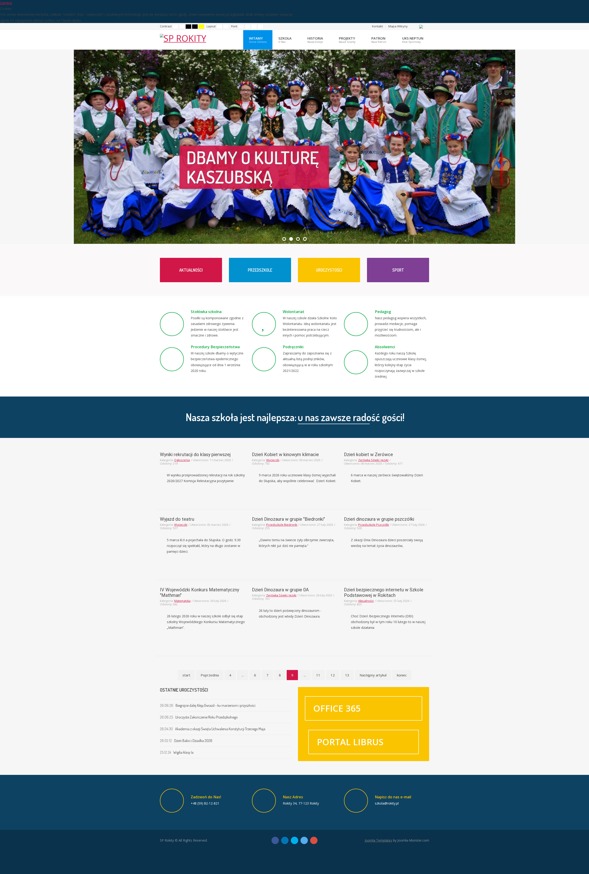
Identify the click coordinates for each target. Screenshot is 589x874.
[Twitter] (304, 840)
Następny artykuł (373, 675)
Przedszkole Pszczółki (373, 525)
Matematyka (182, 601)
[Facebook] (275, 840)
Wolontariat (293, 311)
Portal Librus (350, 742)
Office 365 (337, 708)
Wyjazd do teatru (177, 519)
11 (318, 675)
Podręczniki (293, 346)
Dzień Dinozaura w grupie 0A (280, 589)
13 (347, 675)
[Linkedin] (285, 840)
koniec (402, 675)
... (243, 675)
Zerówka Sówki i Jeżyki (373, 460)
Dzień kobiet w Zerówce (368, 454)
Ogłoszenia (182, 460)
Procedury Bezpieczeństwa (215, 346)
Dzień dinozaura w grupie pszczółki (379, 519)
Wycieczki (272, 460)
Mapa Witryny (398, 26)
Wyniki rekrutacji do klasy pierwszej (195, 454)
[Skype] (294, 840)
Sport (398, 270)
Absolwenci (385, 346)
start (186, 675)
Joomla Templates (378, 840)
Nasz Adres (293, 796)
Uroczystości (329, 270)
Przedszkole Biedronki (281, 525)
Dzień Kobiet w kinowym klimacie (285, 454)
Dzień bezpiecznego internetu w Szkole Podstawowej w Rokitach (383, 592)
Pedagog (383, 311)
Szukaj (412, 26)
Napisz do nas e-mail (393, 796)
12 (333, 675)
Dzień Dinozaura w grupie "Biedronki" (288, 519)
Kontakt (377, 26)
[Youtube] (314, 840)
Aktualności (191, 270)
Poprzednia (210, 675)
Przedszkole (260, 270)
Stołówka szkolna (206, 311)
